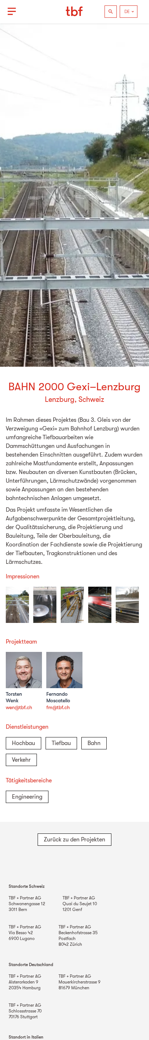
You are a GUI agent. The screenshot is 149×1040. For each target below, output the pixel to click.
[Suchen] (111, 12)
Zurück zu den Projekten (74, 839)
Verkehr (21, 760)
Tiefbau (61, 743)
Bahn (94, 743)
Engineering (27, 797)
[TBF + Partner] (74, 12)
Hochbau (23, 743)
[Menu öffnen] (11, 11)
